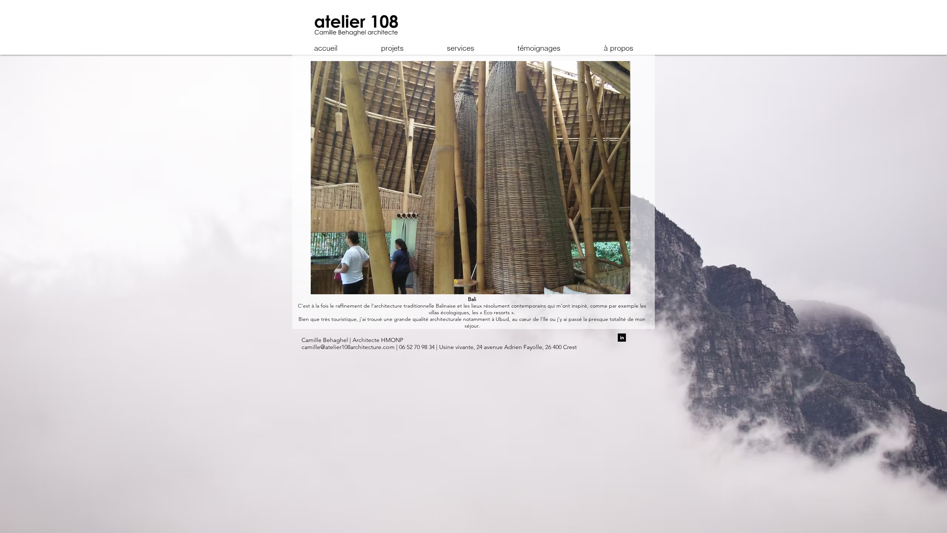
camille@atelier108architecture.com (348, 347)
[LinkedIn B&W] (622, 337)
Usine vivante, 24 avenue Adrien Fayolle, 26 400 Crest (507, 347)
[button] (470, 177)
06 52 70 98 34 (417, 347)
